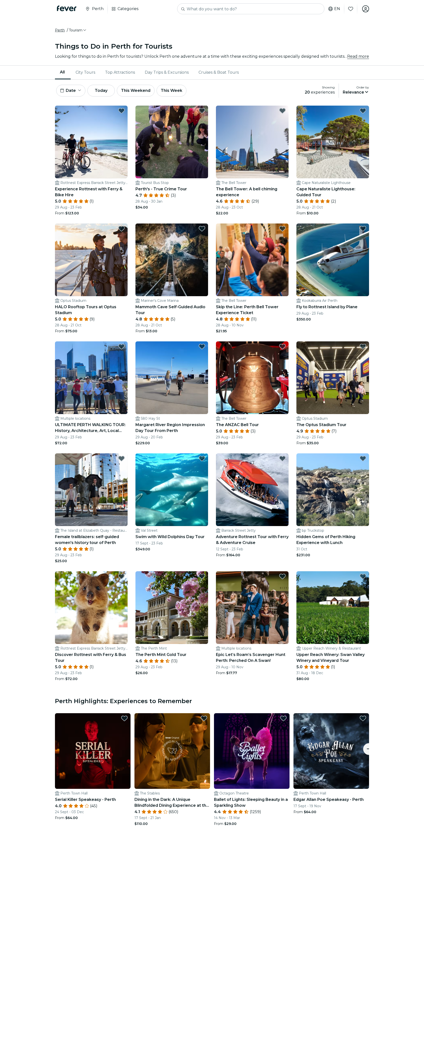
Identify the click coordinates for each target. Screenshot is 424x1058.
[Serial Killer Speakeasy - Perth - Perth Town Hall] (93, 751)
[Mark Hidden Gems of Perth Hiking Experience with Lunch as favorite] (363, 458)
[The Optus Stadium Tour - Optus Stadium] (332, 377)
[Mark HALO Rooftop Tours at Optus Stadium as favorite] (121, 228)
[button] (78, 30)
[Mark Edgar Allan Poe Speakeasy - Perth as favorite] (363, 718)
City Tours (85, 72)
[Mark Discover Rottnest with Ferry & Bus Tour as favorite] (121, 576)
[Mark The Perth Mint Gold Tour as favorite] (202, 576)
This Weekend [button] (135, 90)
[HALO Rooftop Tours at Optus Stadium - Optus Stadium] (91, 259)
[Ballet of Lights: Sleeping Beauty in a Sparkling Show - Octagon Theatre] (252, 751)
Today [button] (101, 90)
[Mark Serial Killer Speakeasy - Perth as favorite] (124, 718)
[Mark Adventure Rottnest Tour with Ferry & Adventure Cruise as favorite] (282, 458)
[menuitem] (63, 72)
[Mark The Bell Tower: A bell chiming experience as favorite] (282, 111)
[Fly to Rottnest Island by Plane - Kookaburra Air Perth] (332, 259)
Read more (358, 56)
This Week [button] (171, 90)
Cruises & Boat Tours (219, 72)
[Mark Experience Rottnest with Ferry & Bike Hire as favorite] (121, 111)
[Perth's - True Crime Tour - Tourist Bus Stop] (171, 142)
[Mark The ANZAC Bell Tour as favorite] (282, 346)
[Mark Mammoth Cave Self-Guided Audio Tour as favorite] (202, 228)
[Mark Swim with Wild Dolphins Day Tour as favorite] (202, 458)
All (62, 72)
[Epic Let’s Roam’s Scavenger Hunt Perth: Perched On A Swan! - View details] (252, 607)
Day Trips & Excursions (167, 72)
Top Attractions (120, 72)
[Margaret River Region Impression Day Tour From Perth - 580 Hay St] (171, 377)
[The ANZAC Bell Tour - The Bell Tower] (252, 377)
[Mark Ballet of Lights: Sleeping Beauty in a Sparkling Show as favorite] (283, 718)
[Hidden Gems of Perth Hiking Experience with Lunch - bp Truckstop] (332, 489)
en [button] (337, 9)
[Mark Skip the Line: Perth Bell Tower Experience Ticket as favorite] (282, 228)
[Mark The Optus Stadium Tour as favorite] (363, 346)
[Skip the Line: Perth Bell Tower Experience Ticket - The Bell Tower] (252, 259)
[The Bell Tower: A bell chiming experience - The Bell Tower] (252, 142)
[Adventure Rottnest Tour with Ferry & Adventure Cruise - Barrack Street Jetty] (252, 489)
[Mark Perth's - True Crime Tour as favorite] (202, 111)
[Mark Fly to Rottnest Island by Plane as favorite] (363, 228)
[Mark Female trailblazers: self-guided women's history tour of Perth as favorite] (121, 458)
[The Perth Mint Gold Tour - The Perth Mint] (171, 607)
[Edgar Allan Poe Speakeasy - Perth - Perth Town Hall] (331, 751)
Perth (60, 30)
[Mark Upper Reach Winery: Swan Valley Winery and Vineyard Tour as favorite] (363, 576)
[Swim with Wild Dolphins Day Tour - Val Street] (171, 489)
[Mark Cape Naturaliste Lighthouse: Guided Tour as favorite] (363, 111)
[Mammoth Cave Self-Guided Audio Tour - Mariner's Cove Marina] (171, 259)
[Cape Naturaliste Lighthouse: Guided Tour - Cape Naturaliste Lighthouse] (332, 142)
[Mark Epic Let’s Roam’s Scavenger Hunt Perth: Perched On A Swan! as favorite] (282, 576)
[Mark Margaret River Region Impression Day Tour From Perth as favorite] (202, 346)
